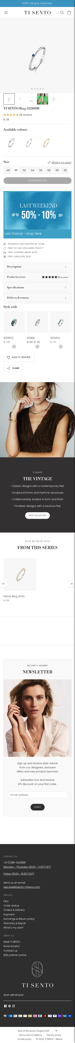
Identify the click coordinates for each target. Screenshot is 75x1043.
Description (14, 266)
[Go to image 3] (31, 99)
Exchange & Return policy (19, 919)
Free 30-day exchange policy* (26, 248)
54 (32, 170)
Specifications (15, 287)
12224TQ (55, 338)
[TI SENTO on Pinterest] (9, 1006)
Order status (11, 905)
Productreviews (37, 277)
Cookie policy (24, 1039)
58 (48, 170)
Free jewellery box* (19, 256)
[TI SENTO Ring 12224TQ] (61, 322)
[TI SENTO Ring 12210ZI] (29, 141)
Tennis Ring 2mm (14, 596)
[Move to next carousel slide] (71, 583)
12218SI (31, 338)
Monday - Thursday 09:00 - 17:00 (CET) (27, 867)
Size (6, 162)
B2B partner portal (14, 955)
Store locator (11, 946)
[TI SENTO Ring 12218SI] (37, 322)
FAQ (5, 901)
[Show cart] (69, 12)
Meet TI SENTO (11, 942)
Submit (37, 807)
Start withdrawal (13, 995)
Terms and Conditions (30, 1035)
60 (57, 170)
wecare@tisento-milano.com (21, 887)
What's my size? (62, 162)
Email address (17, 789)
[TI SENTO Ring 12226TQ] (14, 322)
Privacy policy (54, 1035)
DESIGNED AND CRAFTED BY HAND (26, 243)
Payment (9, 914)
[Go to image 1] (9, 99)
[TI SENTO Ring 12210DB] (11, 141)
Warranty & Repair (14, 923)
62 (65, 170)
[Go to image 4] (42, 99)
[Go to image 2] (20, 99)
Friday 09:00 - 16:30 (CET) (18, 874)
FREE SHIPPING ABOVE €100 (23, 252)
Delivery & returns (18, 297)
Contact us (10, 950)
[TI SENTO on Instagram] (13, 1006)
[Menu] (5, 12)
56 (40, 170)
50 (16, 170)
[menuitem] (31, 1035)
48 (8, 170)
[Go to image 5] (53, 99)
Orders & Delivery (14, 910)
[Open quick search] (62, 12)
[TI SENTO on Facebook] (5, 1006)
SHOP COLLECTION (37, 515)
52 (24, 170)
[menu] (37, 1031)
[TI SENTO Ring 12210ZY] (46, 141)
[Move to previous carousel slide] (3, 583)
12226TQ (8, 338)
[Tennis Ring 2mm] (19, 574)
